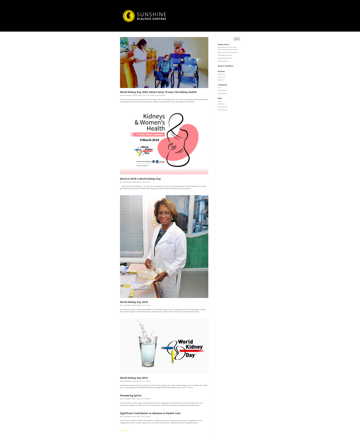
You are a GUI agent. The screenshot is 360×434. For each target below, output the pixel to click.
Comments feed (223, 107)
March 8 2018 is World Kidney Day (140, 178)
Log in (220, 101)
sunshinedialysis (126, 95)
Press (144, 95)
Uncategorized (161, 95)
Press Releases (151, 95)
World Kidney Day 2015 (134, 378)
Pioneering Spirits (131, 395)
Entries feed (221, 104)
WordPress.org (222, 110)
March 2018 (221, 77)
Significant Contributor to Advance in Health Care (150, 413)
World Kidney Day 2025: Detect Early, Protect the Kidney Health (158, 92)
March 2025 (221, 74)
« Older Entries (124, 431)
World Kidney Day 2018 (134, 302)
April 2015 (221, 80)
